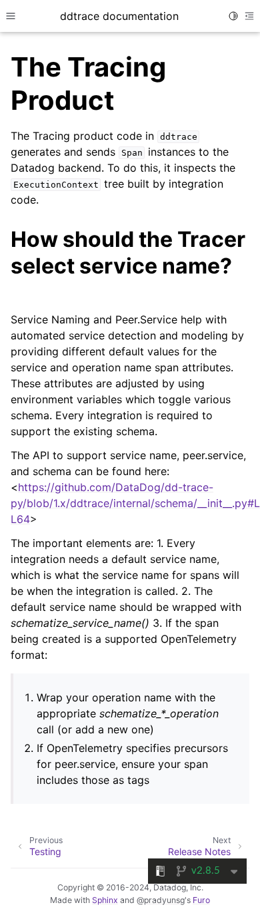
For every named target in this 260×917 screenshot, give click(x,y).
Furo (201, 900)
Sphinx (105, 900)
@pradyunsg (161, 900)
